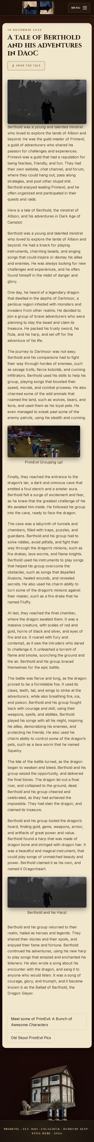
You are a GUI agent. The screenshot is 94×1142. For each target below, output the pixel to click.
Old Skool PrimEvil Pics (31, 1037)
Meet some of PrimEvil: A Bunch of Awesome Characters (41, 1021)
